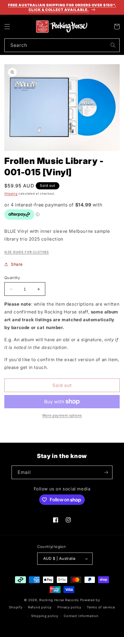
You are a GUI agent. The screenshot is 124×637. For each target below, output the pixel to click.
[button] (7, 26)
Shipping (11, 193)
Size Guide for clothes (26, 252)
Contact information (81, 616)
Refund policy (40, 607)
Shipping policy (44, 616)
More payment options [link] (62, 415)
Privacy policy (69, 607)
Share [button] (17, 264)
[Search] (113, 45)
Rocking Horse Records (59, 600)
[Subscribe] (105, 472)
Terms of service (101, 607)
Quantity (12, 277)
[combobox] (62, 45)
